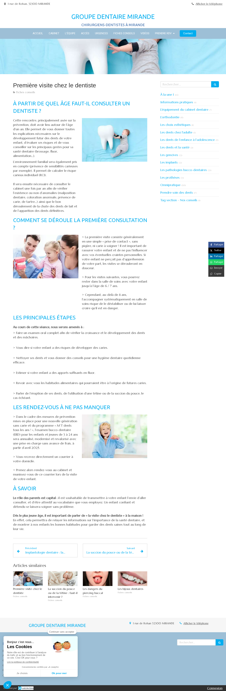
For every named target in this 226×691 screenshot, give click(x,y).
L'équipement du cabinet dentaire (184, 109)
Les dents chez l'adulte (176, 132)
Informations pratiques (176, 102)
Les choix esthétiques (175, 125)
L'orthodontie (169, 117)
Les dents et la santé (174, 147)
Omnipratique (170, 185)
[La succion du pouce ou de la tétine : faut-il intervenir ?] (63, 578)
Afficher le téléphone (209, 3)
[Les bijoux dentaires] (132, 578)
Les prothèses (170, 177)
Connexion (214, 688)
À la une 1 (167, 94)
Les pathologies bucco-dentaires (183, 170)
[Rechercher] (215, 84)
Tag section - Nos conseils (178, 200)
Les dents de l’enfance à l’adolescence (187, 140)
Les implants (169, 162)
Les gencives (169, 155)
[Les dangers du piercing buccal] (97, 578)
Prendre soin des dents (176, 192)
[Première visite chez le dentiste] (28, 578)
